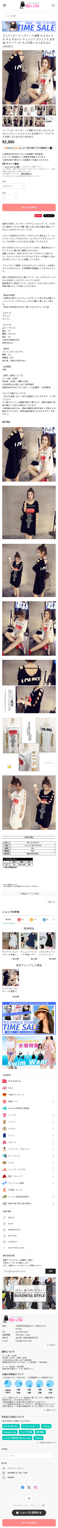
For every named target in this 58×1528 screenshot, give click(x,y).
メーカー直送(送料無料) (18, 1197)
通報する (51, 902)
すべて (8, 920)
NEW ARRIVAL (14, 1081)
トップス (12, 1115)
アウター (12, 1129)
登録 (50, 1271)
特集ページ (13, 1101)
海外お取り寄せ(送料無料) (19, 1203)
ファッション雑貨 (16, 1183)
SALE (10, 1088)
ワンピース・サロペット (19, 1149)
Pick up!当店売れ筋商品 (18, 1108)
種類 (4, 182)
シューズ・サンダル (17, 1169)
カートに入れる (29, 207)
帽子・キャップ (15, 1176)
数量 (4, 193)
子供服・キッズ (15, 1190)
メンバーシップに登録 (12, 167)
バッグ (11, 1163)
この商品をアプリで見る (29, 894)
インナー (12, 1122)
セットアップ (14, 1156)
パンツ (11, 1135)
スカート (12, 1142)
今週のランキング (16, 1095)
